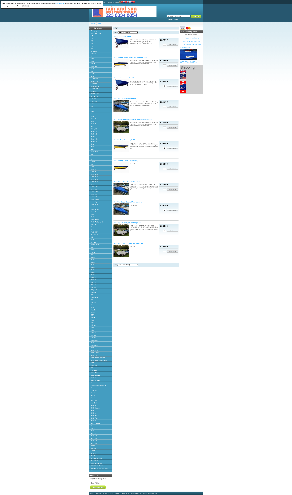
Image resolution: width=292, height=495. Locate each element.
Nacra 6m (94, 443)
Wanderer (94, 383)
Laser (92, 167)
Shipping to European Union (99, 468)
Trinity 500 (94, 365)
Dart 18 (93, 398)
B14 (92, 56)
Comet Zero (94, 89)
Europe (93, 104)
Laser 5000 (94, 182)
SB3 (92, 305)
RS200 (93, 260)
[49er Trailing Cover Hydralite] (121, 146)
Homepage (94, 31)
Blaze (92, 58)
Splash (93, 330)
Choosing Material (152, 493)
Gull (92, 126)
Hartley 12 (94, 134)
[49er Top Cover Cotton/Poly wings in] (121, 209)
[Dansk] (122, 2)
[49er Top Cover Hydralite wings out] (121, 230)
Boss (92, 61)
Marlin (93, 217)
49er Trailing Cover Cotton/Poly (126, 160)
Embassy (93, 99)
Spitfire (93, 451)
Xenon (93, 388)
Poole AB (93, 254)
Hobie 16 (93, 410)
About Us (98, 493)
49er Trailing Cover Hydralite (125, 140)
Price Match (143, 493)
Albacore (93, 53)
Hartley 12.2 (94, 136)
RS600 (93, 270)
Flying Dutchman (96, 119)
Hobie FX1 (94, 405)
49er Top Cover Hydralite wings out (127, 223)
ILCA (92, 149)
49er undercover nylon (122, 36)
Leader (93, 207)
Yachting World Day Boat (98, 385)
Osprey (93, 247)
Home (93, 23)
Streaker (93, 337)
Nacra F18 (94, 400)
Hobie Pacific (95, 415)
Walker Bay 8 (95, 373)
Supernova (94, 340)
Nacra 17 (93, 433)
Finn (92, 106)
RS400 (93, 265)
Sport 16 (93, 335)
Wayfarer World (95, 380)
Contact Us (105, 493)
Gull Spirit (94, 129)
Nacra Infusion (95, 423)
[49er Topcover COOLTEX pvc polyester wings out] (121, 127)
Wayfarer (93, 378)
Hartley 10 (94, 131)
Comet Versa (95, 86)
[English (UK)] (124, 2)
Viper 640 (94, 370)
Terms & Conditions (115, 493)
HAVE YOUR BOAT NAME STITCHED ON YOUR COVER (189, 62)
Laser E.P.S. (94, 192)
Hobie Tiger (94, 418)
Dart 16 (93, 395)
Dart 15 (93, 393)
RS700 (93, 272)
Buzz (92, 68)
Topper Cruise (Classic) (98, 358)
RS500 (93, 267)
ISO (92, 154)
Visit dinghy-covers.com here (192, 44)
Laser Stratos (95, 199)
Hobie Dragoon (95, 408)
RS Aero (93, 280)
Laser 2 (93, 184)
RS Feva (93, 285)
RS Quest (94, 290)
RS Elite (93, 282)
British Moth (94, 66)
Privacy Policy (125, 493)
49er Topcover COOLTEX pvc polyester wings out (133, 119)
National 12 (94, 234)
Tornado (93, 453)
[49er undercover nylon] (121, 43)
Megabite (93, 224)
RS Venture (94, 297)
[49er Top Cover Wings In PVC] (121, 106)
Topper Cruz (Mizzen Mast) (99, 360)
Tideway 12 (94, 345)
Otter (92, 249)
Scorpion (93, 310)
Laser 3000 (94, 177)
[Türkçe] (134, 2)
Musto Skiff (94, 232)
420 (92, 38)
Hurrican (93, 420)
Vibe (92, 368)
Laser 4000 (94, 179)
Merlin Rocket (95, 219)
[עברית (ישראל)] (130, 2)
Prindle (93, 446)
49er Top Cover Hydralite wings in (127, 181)
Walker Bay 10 (95, 375)
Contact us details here (192, 38)
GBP (103, 2)
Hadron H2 (94, 139)
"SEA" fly (93, 315)
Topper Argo (94, 350)
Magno (93, 214)
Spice (92, 327)
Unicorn (93, 456)
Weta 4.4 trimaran (96, 458)
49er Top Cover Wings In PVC (125, 98)
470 (92, 41)
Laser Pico (94, 194)
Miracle (93, 227)
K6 (91, 159)
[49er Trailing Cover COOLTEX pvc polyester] (121, 64)
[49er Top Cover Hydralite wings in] (121, 189)
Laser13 (93, 169)
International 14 (95, 151)
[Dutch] (132, 2)
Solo (92, 322)
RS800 (93, 275)
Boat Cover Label (96, 33)
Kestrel (93, 161)
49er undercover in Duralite (124, 78)
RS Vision (94, 300)
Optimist (93, 242)
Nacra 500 (94, 435)
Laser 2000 (94, 174)
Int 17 (92, 425)
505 (92, 48)
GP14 (92, 121)
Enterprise (94, 101)
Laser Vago (94, 202)
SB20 (92, 307)
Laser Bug (94, 189)
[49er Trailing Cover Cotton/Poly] (121, 167)
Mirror (92, 229)
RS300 (93, 262)
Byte (92, 71)
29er (92, 43)
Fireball (93, 109)
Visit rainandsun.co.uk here (191, 41)
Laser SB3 (94, 197)
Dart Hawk (94, 403)
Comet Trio (94, 84)
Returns (92, 493)
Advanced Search (173, 19)
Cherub (93, 76)
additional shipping (97, 463)
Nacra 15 (93, 430)
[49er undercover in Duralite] (121, 84)
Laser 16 (93, 172)
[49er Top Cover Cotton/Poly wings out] (121, 251)
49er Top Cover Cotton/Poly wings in (128, 202)
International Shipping (97, 466)
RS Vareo (94, 295)
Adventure (94, 51)
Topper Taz (94, 355)
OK (92, 237)
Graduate (93, 124)
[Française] (128, 2)
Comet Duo (94, 81)
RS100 (93, 257)
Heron (93, 144)
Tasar (92, 342)
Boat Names (134, 493)
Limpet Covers (95, 212)
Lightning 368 (95, 209)
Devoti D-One (95, 94)
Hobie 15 (93, 413)
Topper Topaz (95, 353)
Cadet (92, 74)
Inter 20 (93, 428)
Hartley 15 (94, 141)
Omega (93, 239)
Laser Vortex (94, 204)
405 (92, 36)
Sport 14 (93, 332)
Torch (92, 363)
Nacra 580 (94, 441)
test (92, 471)
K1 (91, 156)
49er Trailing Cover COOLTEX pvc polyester (130, 57)
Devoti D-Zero (95, 96)
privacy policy (59, 3)
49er (99, 23)
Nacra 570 (94, 438)
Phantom (93, 252)
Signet (93, 317)
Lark (92, 164)
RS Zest (93, 302)
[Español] (126, 2)
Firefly (92, 111)
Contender (94, 91)
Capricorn (94, 390)
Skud (92, 320)
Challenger (94, 79)
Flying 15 (93, 116)
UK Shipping (95, 461)
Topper (93, 348)
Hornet (93, 146)
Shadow (93, 448)
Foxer (92, 114)
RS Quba (93, 287)
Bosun (93, 63)
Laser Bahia (94, 187)
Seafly (93, 312)
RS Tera (93, 292)
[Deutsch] (120, 2)
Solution (93, 325)
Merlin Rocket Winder (97, 222)
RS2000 (93, 277)
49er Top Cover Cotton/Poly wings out (128, 243)
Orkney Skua (95, 244)
